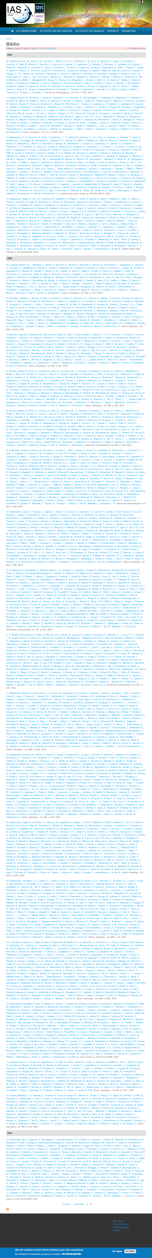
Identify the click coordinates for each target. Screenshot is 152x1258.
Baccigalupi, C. (87, 175)
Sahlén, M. (139, 374)
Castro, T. (73, 178)
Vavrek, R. (66, 635)
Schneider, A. (63, 190)
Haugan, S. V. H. (14, 74)
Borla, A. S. (124, 175)
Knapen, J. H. (109, 503)
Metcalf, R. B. (69, 187)
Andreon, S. (126, 129)
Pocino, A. (45, 101)
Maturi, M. (36, 558)
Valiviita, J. (11, 193)
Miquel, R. (23, 101)
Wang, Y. (125, 89)
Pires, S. (46, 83)
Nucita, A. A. (36, 61)
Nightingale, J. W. (130, 669)
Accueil (9, 39)
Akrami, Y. (74, 175)
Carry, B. (69, 61)
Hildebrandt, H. (122, 97)
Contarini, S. (44, 371)
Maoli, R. (118, 184)
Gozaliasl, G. (127, 181)
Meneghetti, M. (39, 80)
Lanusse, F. (60, 450)
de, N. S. (37, 199)
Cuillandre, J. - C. (59, 137)
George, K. (101, 181)
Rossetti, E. (11, 86)
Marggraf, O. (83, 77)
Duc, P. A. (63, 453)
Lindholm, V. (12, 175)
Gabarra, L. (72, 181)
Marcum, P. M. (53, 635)
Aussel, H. (11, 233)
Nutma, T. (115, 80)
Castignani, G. (61, 178)
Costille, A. (121, 459)
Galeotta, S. (84, 70)
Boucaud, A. (48, 450)
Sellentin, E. (56, 293)
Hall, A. (31, 293)
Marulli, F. (107, 77)
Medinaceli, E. (131, 77)
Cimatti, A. (11, 67)
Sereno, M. (88, 190)
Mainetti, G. (107, 184)
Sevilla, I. (79, 101)
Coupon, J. (115, 178)
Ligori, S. (27, 77)
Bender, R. (24, 104)
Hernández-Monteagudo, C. (39, 573)
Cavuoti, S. (137, 64)
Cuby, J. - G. (39, 552)
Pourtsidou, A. (107, 245)
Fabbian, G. (123, 290)
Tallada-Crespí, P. (104, 101)
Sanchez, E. (56, 101)
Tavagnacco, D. (13, 227)
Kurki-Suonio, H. (14, 77)
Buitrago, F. (100, 635)
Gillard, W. (106, 70)
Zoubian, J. (25, 92)
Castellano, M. (124, 64)
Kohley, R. (126, 74)
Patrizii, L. (119, 187)
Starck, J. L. (76, 607)
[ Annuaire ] (130, 1)
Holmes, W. (28, 74)
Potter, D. (14, 190)
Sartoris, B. (45, 86)
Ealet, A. (86, 271)
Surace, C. (44, 323)
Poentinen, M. (26, 190)
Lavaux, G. (108, 371)
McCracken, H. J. (49, 217)
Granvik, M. (24, 61)
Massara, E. (76, 374)
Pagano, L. (30, 576)
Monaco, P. (82, 187)
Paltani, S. (136, 80)
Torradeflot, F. (62, 89)
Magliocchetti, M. (92, 184)
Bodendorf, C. (23, 143)
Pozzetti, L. (94, 122)
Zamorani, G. (12, 92)
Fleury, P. (140, 334)
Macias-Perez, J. (70, 242)
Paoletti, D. (92, 570)
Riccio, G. (110, 83)
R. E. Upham (12, 265)
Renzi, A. (89, 83)
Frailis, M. (46, 70)
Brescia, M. (58, 64)
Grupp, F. (52, 113)
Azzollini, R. (60, 638)
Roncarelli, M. (134, 83)
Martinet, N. (15, 187)
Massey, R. (118, 77)
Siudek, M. (90, 101)
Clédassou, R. (23, 67)
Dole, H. (110, 236)
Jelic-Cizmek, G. (124, 512)
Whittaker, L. (38, 265)
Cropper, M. (83, 67)
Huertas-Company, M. (31, 450)
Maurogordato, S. (73, 393)
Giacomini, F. (114, 181)
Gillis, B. (116, 70)
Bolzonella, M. (86, 233)
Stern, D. (126, 199)
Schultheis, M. (12, 503)
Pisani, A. (33, 371)
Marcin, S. (128, 184)
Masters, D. (115, 199)
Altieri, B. (60, 61)
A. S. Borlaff (11, 635)
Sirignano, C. (105, 86)
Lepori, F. (26, 512)
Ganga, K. (37, 239)
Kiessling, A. (103, 74)
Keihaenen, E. (136, 171)
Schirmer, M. (34, 137)
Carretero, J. (110, 64)
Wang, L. (25, 456)
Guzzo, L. (101, 137)
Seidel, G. (81, 86)
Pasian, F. (10, 83)
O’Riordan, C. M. (82, 61)
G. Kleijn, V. (114, 89)
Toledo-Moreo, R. (47, 89)
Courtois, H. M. (128, 178)
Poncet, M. (68, 83)
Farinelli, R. (91, 484)
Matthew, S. (45, 187)
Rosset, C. (11, 126)
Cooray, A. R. (102, 178)
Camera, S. (69, 64)
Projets (112, 31)
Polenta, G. (57, 83)
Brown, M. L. (25, 265)
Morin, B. (23, 317)
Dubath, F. (131, 67)
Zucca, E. (63, 175)
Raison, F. (79, 83)
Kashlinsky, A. (12, 242)
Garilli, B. (96, 70)
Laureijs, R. (70, 140)
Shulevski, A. (101, 190)
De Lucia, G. (12, 181)
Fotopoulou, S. (24, 239)
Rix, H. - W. (135, 162)
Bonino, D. (33, 64)
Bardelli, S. (49, 171)
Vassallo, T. (102, 89)
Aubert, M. (23, 371)
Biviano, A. (113, 175)
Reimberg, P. (121, 245)
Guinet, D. (85, 453)
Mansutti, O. (69, 77)
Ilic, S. (66, 555)
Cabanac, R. (12, 178)
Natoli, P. (10, 576)
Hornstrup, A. (53, 74)
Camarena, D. (49, 334)
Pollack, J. (130, 187)
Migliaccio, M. (86, 573)
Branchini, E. (46, 64)
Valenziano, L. (89, 89)
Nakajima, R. (130, 119)
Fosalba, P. (86, 110)
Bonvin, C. (61, 512)
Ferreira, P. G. (122, 491)
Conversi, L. (48, 61)
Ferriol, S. (35, 70)
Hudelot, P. (118, 113)
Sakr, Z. (52, 190)
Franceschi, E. (58, 70)
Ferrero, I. (61, 181)
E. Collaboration (13, 137)
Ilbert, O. (126, 239)
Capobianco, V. (83, 64)
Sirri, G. (116, 86)
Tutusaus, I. (76, 89)
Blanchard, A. (12, 549)
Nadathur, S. (108, 187)
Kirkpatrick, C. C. (51, 184)
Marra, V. (61, 334)
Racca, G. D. (71, 356)
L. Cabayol (11, 97)
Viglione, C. (50, 512)
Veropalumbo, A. (25, 193)
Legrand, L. (66, 184)
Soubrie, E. (129, 453)
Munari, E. (91, 80)
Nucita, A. (51, 500)
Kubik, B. (34, 156)
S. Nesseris (11, 334)
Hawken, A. (96, 371)
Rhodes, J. (100, 83)
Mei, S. (44, 119)
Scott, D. (95, 61)
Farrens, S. (24, 70)
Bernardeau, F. (124, 546)
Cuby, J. (121, 617)
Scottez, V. (39, 92)
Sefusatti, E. (76, 190)
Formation (128, 31)
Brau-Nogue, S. (110, 456)
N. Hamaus (11, 371)
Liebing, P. (27, 663)
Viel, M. (37, 193)
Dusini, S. (13, 70)
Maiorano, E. (57, 77)
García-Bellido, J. (91, 97)
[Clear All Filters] (48, 48)
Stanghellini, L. (42, 140)
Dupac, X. (53, 110)
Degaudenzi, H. (109, 67)
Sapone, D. (33, 86)
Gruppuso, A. (52, 576)
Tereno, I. (33, 89)
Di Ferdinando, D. (92, 171)
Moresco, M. (65, 80)
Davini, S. (140, 178)
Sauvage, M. (12, 678)
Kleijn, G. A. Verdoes (58, 611)
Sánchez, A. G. (41, 190)
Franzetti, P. (123, 110)
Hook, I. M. (97, 494)
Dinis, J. (121, 67)
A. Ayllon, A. (133, 230)
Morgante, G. (94, 187)
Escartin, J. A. (38, 181)
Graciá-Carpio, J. (121, 171)
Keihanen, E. (26, 242)
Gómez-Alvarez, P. (27, 635)
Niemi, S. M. (126, 217)
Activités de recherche (56, 31)
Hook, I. (13, 184)
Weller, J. (134, 89)
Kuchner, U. (105, 453)
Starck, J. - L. (55, 286)
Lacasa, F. (22, 579)
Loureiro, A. (78, 184)
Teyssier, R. (67, 249)
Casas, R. (47, 97)
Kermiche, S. (90, 74)
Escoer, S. (50, 181)
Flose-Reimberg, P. (64, 620)
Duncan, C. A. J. (40, 110)
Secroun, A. (70, 86)
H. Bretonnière (13, 450)
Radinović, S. (127, 374)
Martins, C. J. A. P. (30, 187)
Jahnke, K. (66, 74)
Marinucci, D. (72, 573)
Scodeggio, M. (27, 140)
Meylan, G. (52, 80)
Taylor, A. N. (22, 89)
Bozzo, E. (59, 171)
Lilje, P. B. (36, 77)
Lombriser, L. (12, 337)
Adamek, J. (11, 515)
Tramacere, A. (15, 132)
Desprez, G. (24, 181)
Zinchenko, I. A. (51, 193)
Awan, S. (61, 377)
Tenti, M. (54, 175)
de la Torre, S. (113, 326)
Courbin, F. (72, 67)
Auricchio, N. (12, 64)
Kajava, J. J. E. (25, 184)
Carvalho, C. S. (36, 178)
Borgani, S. (103, 488)
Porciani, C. (84, 245)
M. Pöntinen (12, 61)
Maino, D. (23, 175)
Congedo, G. (37, 67)
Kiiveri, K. (68, 298)
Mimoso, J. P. (26, 337)
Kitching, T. (115, 74)
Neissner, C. (65, 405)
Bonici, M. (20, 374)
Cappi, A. (23, 178)
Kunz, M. (136, 74)
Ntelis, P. (101, 374)
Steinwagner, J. (125, 190)
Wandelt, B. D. (132, 371)
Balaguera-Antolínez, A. (43, 233)
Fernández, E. (75, 97)
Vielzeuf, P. (11, 579)
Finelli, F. (117, 552)
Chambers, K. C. (87, 178)
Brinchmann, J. (73, 104)
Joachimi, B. (12, 101)
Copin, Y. (49, 67)
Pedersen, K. (23, 83)
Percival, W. (14, 604)
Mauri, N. (33, 175)
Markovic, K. (95, 77)
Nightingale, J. (39, 500)
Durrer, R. (99, 512)
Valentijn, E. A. (95, 227)
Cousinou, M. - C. (69, 371)
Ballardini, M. (101, 175)
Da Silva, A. (95, 67)
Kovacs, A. (54, 374)
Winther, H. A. (36, 377)
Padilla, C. (126, 80)
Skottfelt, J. (140, 165)
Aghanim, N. (106, 61)
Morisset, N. (25, 500)
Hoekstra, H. (136, 97)
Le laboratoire (26, 31)
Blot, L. (46, 298)
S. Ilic (8, 570)
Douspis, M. (15, 110)
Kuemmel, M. (118, 153)
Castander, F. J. (60, 97)
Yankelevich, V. (47, 579)
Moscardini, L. (78, 80)
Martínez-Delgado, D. (32, 666)
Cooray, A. (51, 236)
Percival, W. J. (12, 140)
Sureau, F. (39, 546)
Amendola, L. (129, 61)
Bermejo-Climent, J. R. (50, 570)
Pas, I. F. (10, 220)
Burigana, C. (137, 175)
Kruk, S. (95, 453)
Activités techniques (89, 31)
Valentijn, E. (55, 129)
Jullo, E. (71, 450)
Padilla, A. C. (139, 217)
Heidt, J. (105, 199)
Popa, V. (73, 245)
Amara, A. (117, 61)
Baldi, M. (23, 64)
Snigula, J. (74, 199)
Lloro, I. (46, 77)
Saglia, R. (22, 86)
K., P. (24, 137)
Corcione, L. (59, 67)
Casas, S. (48, 178)
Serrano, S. (92, 86)
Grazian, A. (137, 70)
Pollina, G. (119, 371)
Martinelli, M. (124, 242)
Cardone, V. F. (109, 290)
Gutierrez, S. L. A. (87, 137)
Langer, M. (76, 576)
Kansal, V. (37, 184)
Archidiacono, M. (119, 570)
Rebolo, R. (116, 122)
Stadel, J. (112, 190)
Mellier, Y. (26, 80)
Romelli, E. (121, 83)
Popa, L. (84, 122)
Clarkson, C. (117, 334)
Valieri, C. (137, 190)
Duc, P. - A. (129, 635)
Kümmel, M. (77, 74)
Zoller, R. (84, 199)
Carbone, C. (97, 64)
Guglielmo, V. (61, 199)
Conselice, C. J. (55, 107)
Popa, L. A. (82, 162)
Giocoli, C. (125, 70)
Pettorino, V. (35, 83)
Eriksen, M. (23, 97)
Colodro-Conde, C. (74, 171)
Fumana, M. (72, 70)
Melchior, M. (15, 80)
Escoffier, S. (134, 236)
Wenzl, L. (40, 576)
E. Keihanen (12, 298)
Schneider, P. (58, 86)
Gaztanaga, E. (107, 97)
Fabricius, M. (48, 199)
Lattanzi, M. (59, 573)
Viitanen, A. (94, 298)
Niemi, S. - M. (103, 80)
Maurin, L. (57, 187)
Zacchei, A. (11, 230)
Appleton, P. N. (57, 140)
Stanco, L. (125, 86)
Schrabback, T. (111, 320)
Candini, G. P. (128, 641)
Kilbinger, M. (41, 116)
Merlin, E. (68, 119)
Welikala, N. (67, 363)
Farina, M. (106, 171)
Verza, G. (55, 371)
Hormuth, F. (40, 74)
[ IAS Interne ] (116, 1)
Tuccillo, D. (91, 450)
